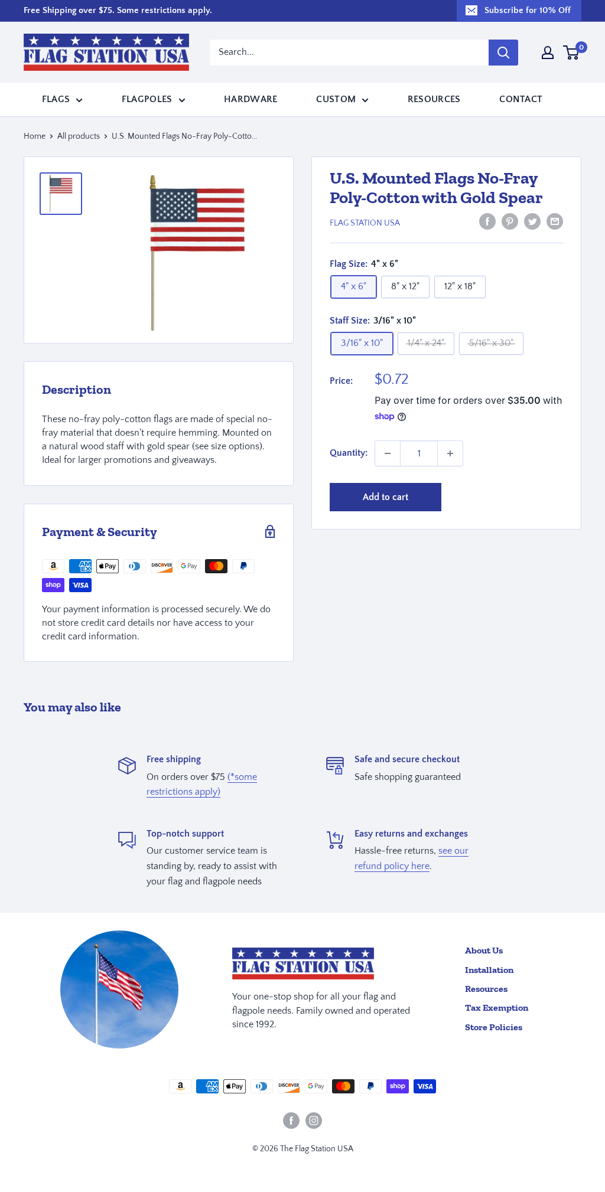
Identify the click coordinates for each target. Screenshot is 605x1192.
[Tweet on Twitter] (532, 221)
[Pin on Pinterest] (510, 221)
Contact (520, 99)
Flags (56, 99)
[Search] (503, 53)
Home (34, 136)
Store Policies (493, 1027)
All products (78, 136)
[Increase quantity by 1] (450, 453)
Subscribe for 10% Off (527, 10)
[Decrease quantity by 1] (387, 453)
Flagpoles (147, 99)
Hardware (251, 99)
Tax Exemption (496, 1007)
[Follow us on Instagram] (313, 1120)
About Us (484, 950)
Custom (336, 99)
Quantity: (348, 453)
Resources (434, 99)
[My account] (548, 52)
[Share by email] (555, 221)
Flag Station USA (365, 223)
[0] (571, 52)
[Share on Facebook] (487, 221)
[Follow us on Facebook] (291, 1120)
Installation (489, 969)
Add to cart (385, 497)
